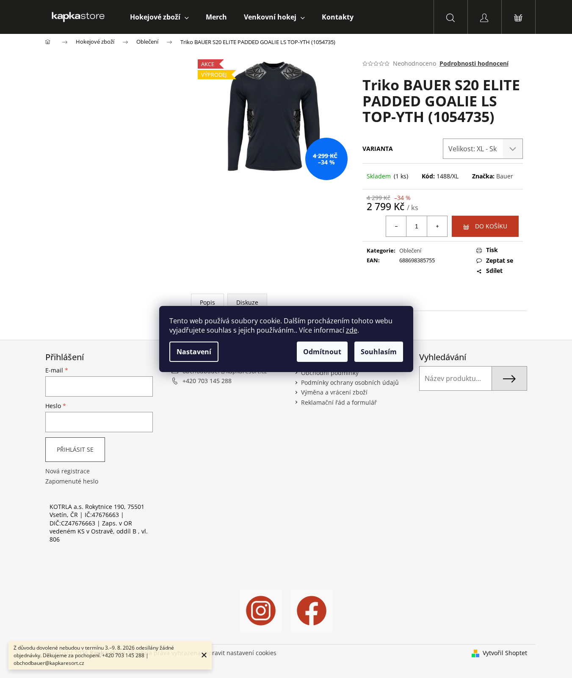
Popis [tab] (207, 302)
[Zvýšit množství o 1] (437, 226)
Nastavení (194, 351)
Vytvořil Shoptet (505, 653)
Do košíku (491, 226)
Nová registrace (67, 471)
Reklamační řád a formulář (339, 402)
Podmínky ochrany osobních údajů (350, 382)
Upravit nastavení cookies (240, 653)
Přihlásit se (75, 449)
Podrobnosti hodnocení (473, 63)
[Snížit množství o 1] (396, 226)
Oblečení (410, 250)
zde (351, 330)
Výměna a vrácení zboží (334, 392)
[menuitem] (159, 17)
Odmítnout (322, 351)
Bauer (504, 176)
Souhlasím (379, 351)
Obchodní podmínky (330, 373)
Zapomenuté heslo (71, 481)
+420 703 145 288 (207, 381)
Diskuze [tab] (247, 302)
